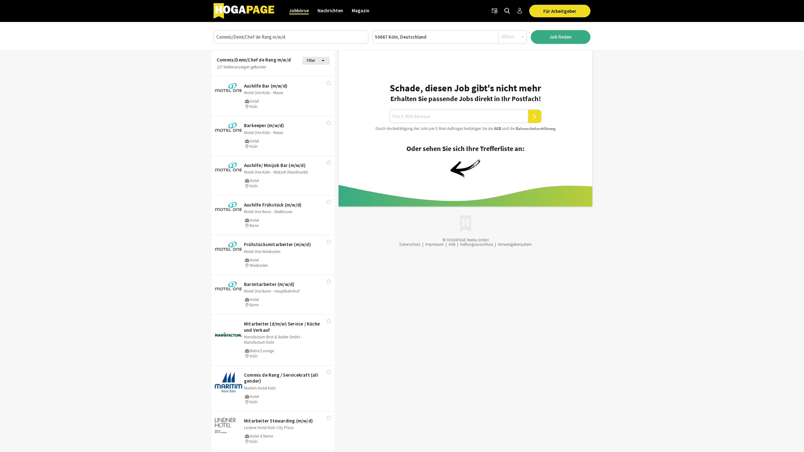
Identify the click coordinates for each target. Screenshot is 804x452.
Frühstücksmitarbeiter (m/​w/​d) (277, 244)
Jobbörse (299, 10)
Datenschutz (410, 244)
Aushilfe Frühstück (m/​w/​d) (273, 205)
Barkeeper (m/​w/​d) (264, 125)
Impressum (434, 244)
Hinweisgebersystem (515, 244)
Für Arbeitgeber (559, 11)
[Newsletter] (494, 11)
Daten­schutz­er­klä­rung (536, 128)
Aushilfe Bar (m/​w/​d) (265, 86)
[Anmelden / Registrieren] (519, 11)
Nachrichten (330, 10)
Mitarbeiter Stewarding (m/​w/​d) (278, 421)
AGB (497, 128)
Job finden (561, 37)
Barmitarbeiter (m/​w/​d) (269, 284)
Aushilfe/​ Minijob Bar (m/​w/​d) (275, 165)
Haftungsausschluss (476, 244)
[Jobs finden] (507, 11)
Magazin (360, 10)
